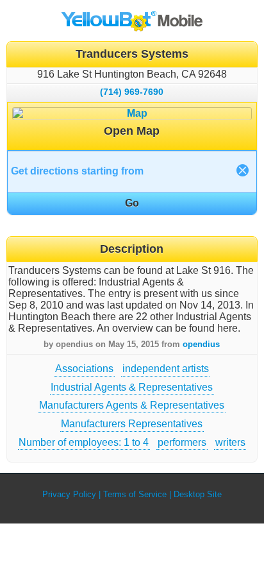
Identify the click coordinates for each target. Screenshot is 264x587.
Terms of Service (135, 494)
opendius (201, 344)
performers (182, 442)
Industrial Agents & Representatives (132, 387)
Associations (84, 368)
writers (230, 442)
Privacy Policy (69, 494)
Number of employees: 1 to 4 (84, 442)
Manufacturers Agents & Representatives (131, 405)
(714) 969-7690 (131, 92)
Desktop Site (198, 494)
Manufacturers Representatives (131, 423)
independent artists (165, 368)
